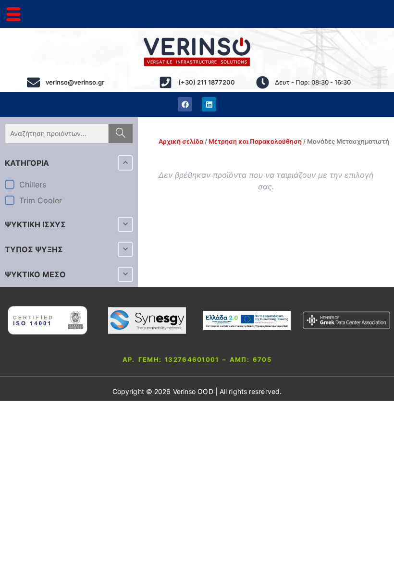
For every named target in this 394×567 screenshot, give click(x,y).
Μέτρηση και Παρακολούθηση (255, 141)
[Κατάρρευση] (125, 163)
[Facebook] (185, 104)
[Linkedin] (209, 104)
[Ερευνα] (120, 133)
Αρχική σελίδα (181, 141)
